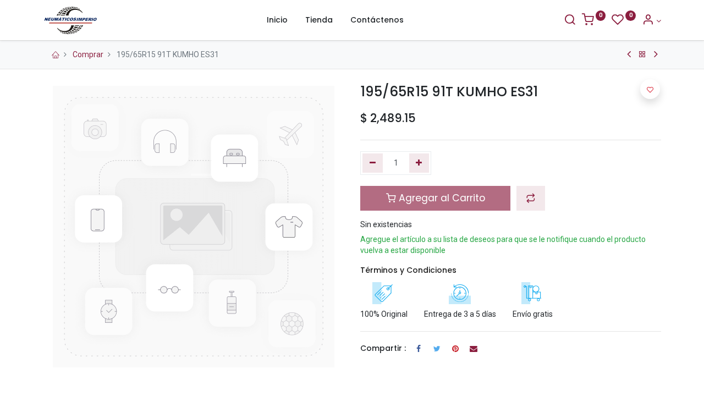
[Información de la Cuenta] (651, 20)
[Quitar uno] (372, 163)
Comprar (88, 54)
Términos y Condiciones (408, 270)
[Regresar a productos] (642, 54)
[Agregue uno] (419, 163)
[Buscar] (570, 20)
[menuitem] (277, 20)
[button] (530, 198)
